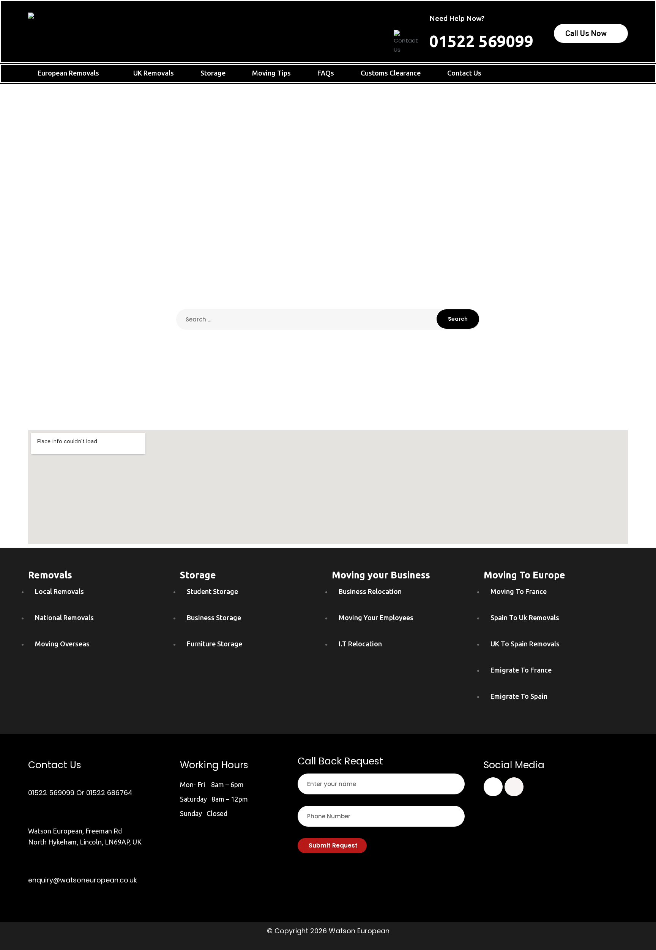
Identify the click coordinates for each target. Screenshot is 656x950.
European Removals (68, 73)
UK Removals (153, 73)
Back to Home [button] (328, 354)
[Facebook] (493, 786)
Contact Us (464, 73)
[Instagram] (514, 786)
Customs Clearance (391, 73)
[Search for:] (328, 319)
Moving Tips (271, 73)
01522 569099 (481, 41)
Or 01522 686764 (104, 792)
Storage (213, 73)
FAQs (325, 73)
